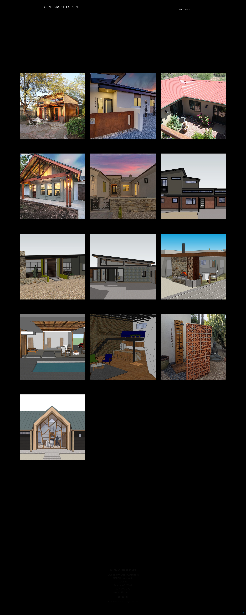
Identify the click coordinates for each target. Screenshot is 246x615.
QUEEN (61, 11)
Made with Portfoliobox (234, 613)
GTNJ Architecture (61, 7)
